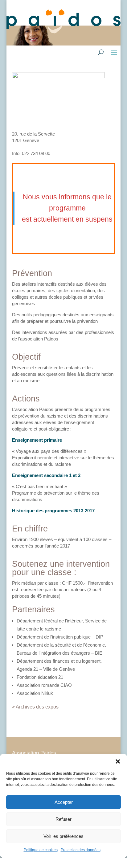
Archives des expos (37, 706)
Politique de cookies (41, 850)
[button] (118, 761)
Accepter (64, 802)
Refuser (63, 819)
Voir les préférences (63, 836)
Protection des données (80, 850)
